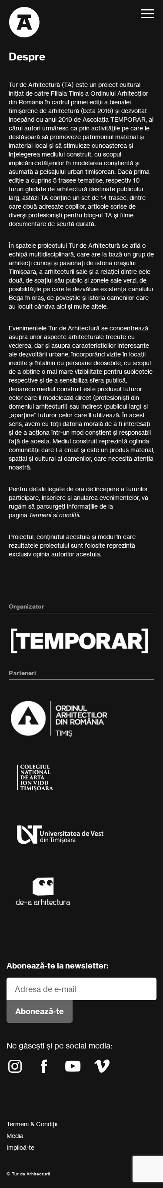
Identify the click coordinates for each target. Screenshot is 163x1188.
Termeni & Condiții (32, 1124)
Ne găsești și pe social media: (59, 1045)
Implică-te (20, 1147)
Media (15, 1135)
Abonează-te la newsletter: (58, 966)
